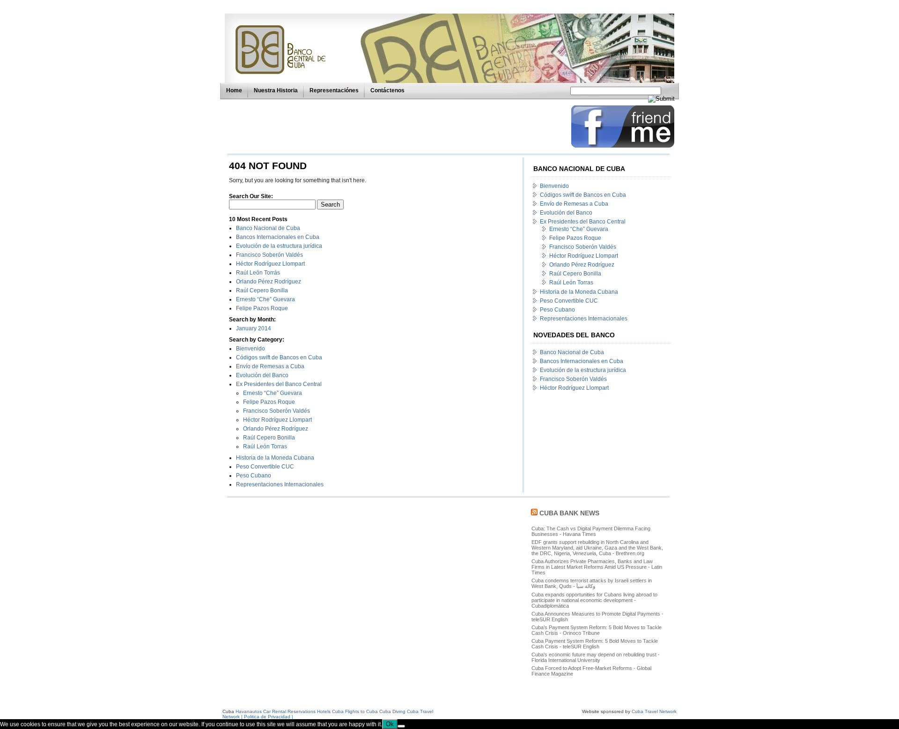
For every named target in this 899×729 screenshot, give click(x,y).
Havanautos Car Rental (261, 711)
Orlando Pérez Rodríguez (268, 281)
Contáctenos (387, 90)
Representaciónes (334, 90)
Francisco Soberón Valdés (269, 255)
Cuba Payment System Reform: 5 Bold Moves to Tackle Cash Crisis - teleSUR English (594, 643)
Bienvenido (250, 348)
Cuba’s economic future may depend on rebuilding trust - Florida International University (595, 657)
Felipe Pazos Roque (262, 308)
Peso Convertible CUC (265, 466)
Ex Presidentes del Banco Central (279, 384)
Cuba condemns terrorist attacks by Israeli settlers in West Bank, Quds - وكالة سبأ (591, 583)
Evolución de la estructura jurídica (279, 246)
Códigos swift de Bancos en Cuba (279, 357)
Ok (390, 724)
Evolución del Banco (262, 375)
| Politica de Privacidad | (267, 716)
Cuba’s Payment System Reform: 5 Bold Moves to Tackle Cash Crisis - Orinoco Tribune (596, 630)
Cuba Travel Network (654, 711)
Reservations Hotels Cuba (315, 711)
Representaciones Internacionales (280, 484)
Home (234, 90)
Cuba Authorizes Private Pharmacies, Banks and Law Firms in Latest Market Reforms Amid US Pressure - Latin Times (596, 566)
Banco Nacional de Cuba (268, 228)
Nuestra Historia (276, 90)
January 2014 (253, 328)
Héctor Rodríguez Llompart (270, 263)
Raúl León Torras (265, 446)
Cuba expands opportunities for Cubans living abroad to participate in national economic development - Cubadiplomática (594, 600)
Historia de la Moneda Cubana (275, 457)
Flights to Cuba (361, 711)
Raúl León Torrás (258, 272)
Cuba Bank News (569, 513)
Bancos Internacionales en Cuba (277, 237)
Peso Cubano (253, 475)
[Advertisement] (396, 126)
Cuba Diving (392, 711)
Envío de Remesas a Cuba (270, 366)
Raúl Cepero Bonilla (262, 290)
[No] (401, 726)
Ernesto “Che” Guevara (265, 299)
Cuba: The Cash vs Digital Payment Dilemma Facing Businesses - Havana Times (590, 531)
